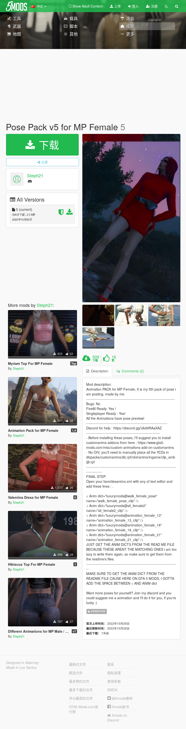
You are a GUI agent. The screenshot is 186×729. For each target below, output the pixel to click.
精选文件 (76, 672)
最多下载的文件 (81, 689)
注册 (154, 6)
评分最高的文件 (81, 698)
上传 (117, 6)
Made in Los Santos (21, 667)
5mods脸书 (120, 706)
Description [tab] (98, 371)
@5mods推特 (121, 698)
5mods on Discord (117, 717)
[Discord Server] (29, 180)
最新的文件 (77, 664)
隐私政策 (114, 672)
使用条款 (114, 681)
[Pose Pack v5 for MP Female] (131, 218)
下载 (47, 144)
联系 (110, 664)
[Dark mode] (166, 6)
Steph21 (35, 175)
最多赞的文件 (79, 681)
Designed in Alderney (22, 662)
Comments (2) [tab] (132, 371)
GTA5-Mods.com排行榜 (83, 709)
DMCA (112, 689)
